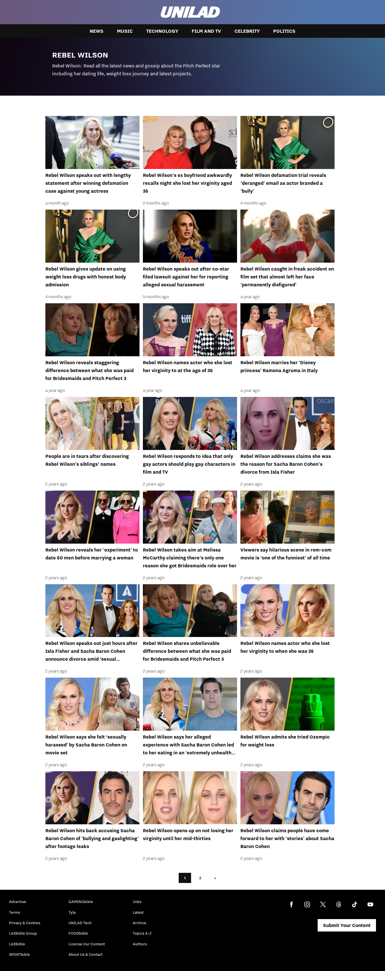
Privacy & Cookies (24, 922)
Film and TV (206, 31)
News (96, 31)
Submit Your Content (347, 925)
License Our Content (86, 943)
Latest (138, 912)
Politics (284, 31)
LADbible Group (23, 933)
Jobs (137, 901)
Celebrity (247, 31)
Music (125, 31)
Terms (14, 912)
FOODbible (78, 933)
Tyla (72, 912)
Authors (140, 943)
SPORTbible (19, 954)
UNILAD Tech (80, 922)
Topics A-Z (142, 933)
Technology (162, 31)
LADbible (17, 943)
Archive (139, 922)
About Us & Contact (85, 954)
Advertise (17, 901)
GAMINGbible (80, 901)
